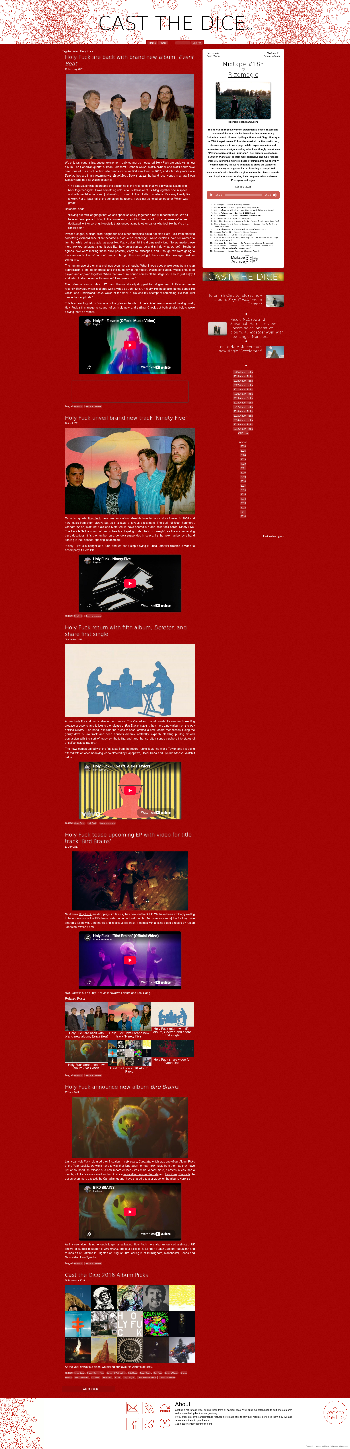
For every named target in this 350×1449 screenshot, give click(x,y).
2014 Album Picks (243, 420)
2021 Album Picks (243, 389)
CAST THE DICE (175, 22)
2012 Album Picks (243, 429)
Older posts (88, 1388)
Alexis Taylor (79, 823)
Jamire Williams (171, 1373)
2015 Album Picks (243, 415)
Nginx (332, 1446)
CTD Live (243, 433)
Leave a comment (93, 406)
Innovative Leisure (119, 993)
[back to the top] (335, 1412)
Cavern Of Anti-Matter (116, 1373)
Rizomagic (243, 74)
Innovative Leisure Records (140, 1174)
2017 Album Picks (243, 407)
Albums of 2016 (142, 1367)
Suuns (117, 1377)
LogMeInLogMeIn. (11, 1400)
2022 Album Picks (243, 385)
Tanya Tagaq (128, 1377)
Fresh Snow (145, 1373)
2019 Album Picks (243, 398)
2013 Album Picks (243, 424)
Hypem (280, 536)
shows (69, 1249)
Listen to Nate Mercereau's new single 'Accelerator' (238, 349)
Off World (95, 1377)
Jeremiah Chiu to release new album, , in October (235, 299)
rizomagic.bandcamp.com (243, 121)
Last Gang (143, 993)
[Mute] (275, 195)
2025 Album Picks (243, 372)
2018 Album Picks (243, 402)
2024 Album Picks (243, 376)
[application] (243, 195)
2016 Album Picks (243, 411)
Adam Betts (79, 1373)
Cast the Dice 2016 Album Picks (106, 1274)
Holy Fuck (162, 162)
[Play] (211, 195)
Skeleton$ (107, 1377)
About (163, 42)
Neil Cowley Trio (81, 1377)
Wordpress (343, 1446)
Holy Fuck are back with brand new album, (129, 60)
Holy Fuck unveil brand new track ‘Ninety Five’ (126, 417)
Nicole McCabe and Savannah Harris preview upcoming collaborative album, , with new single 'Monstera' (257, 328)
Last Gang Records (177, 1174)
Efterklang (132, 1373)
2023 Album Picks (243, 380)
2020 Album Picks (243, 394)
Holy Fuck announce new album (121, 1086)
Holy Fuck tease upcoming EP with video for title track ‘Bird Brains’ (128, 837)
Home (152, 42)
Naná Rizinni (213, 56)
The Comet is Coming (147, 1377)
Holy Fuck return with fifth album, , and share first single (125, 630)
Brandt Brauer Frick (95, 1373)
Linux (326, 1446)
